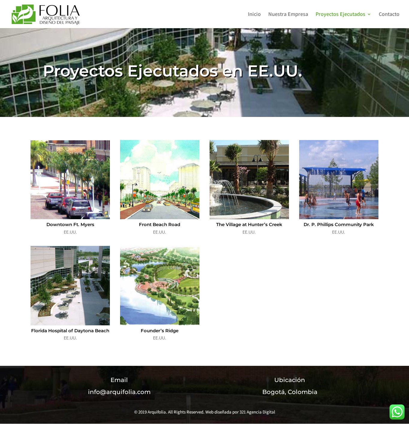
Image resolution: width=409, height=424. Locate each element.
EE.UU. (70, 232)
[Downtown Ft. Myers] (70, 179)
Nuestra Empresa (288, 14)
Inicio (254, 14)
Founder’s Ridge (159, 330)
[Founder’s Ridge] (159, 285)
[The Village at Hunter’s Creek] (249, 179)
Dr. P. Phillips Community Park (339, 224)
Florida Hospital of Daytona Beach (70, 330)
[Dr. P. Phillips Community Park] (338, 179)
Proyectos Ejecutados (340, 14)
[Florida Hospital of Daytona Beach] (70, 285)
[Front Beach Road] (159, 179)
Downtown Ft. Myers (70, 224)
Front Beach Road (159, 224)
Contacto (389, 14)
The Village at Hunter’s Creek (249, 224)
